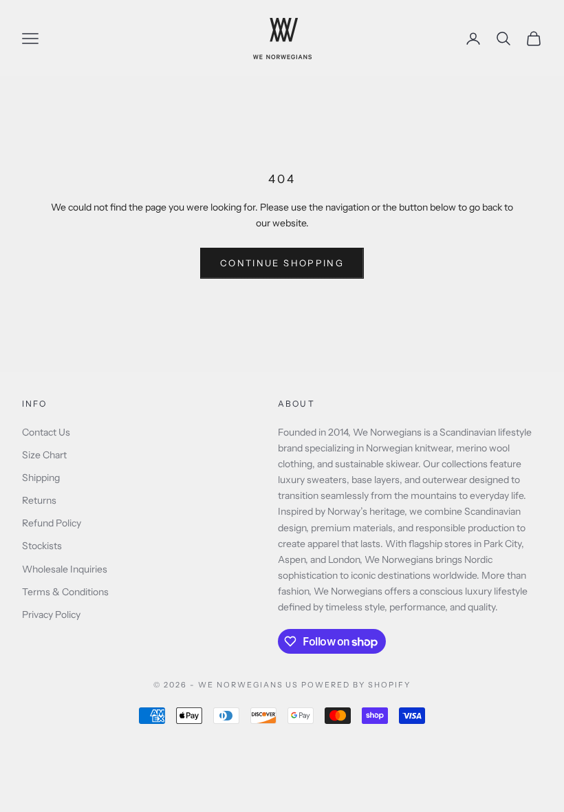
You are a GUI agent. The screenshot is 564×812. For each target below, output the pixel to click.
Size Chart (44, 455)
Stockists (42, 545)
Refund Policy (51, 523)
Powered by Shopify (356, 685)
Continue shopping (282, 262)
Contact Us (46, 432)
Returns (39, 500)
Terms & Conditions (65, 592)
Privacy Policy (51, 614)
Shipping (41, 477)
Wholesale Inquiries (64, 569)
